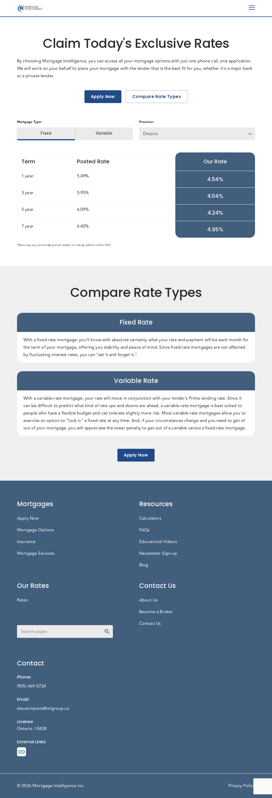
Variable (104, 133)
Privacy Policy (241, 786)
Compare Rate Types (156, 96)
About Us (148, 600)
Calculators (150, 518)
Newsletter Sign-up (158, 553)
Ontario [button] (150, 134)
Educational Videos (158, 542)
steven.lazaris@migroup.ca (43, 708)
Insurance (26, 542)
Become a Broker (156, 612)
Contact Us (150, 623)
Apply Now (103, 96)
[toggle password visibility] (107, 631)
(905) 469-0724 (31, 686)
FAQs (144, 530)
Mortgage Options (35, 530)
